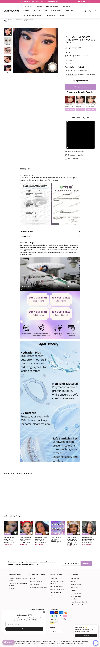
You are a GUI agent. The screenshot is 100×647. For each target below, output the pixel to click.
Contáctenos (54, 578)
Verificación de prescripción (38, 587)
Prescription (66, 6)
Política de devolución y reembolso (57, 582)
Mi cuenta (12, 588)
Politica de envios (55, 592)
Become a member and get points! (18, 579)
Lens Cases (70, 10)
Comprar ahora (80, 87)
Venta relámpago (56, 10)
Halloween (26, 10)
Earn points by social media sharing (18, 584)
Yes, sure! (86, 635)
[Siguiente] (8, 72)
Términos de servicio (57, 589)
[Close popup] (97, 627)
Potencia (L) (69, 67)
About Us (32, 578)
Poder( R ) (81, 67)
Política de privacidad (57, 586)
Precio (67, 53)
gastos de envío (72, 74)
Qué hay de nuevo (40, 10)
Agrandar (39, 6)
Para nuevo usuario (35, 581)
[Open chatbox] (95, 643)
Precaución (25, 236)
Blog (51, 595)
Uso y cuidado (34, 584)
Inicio (66, 34)
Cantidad (68, 60)
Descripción (25, 169)
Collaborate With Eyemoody (54, 15)
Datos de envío (26, 231)
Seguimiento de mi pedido (32, 15)
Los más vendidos (52, 6)
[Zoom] (35, 50)
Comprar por (27, 6)
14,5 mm (17, 516)
